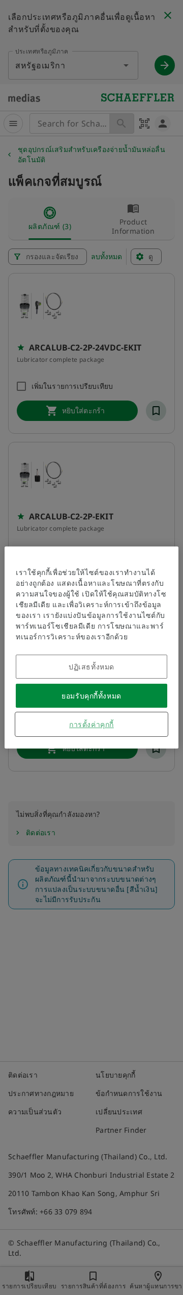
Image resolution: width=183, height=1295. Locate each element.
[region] (91, 647)
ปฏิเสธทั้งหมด (91, 666)
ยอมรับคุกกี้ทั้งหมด (91, 696)
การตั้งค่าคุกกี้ (91, 724)
